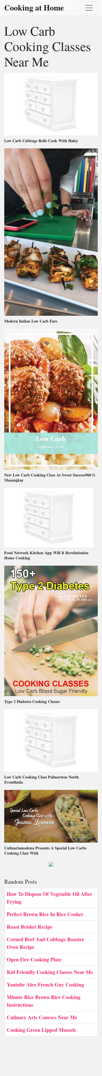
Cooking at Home (34, 7)
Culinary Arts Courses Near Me (42, 1017)
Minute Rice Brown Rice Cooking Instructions (43, 1000)
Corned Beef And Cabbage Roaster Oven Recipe (45, 943)
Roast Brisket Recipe (29, 926)
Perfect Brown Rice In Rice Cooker (45, 914)
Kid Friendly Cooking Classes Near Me (50, 972)
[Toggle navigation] (89, 7)
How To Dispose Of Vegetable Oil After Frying (49, 897)
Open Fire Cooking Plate (34, 959)
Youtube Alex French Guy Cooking (45, 984)
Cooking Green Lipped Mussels (41, 1030)
